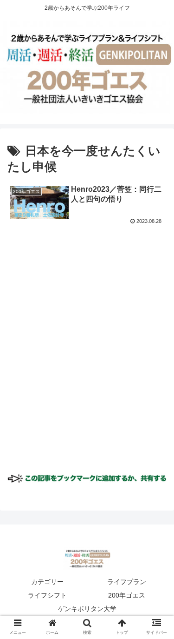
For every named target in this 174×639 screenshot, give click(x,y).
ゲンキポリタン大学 (87, 608)
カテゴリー (47, 581)
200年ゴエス (126, 595)
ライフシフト (47, 595)
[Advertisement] (87, 356)
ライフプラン (126, 581)
